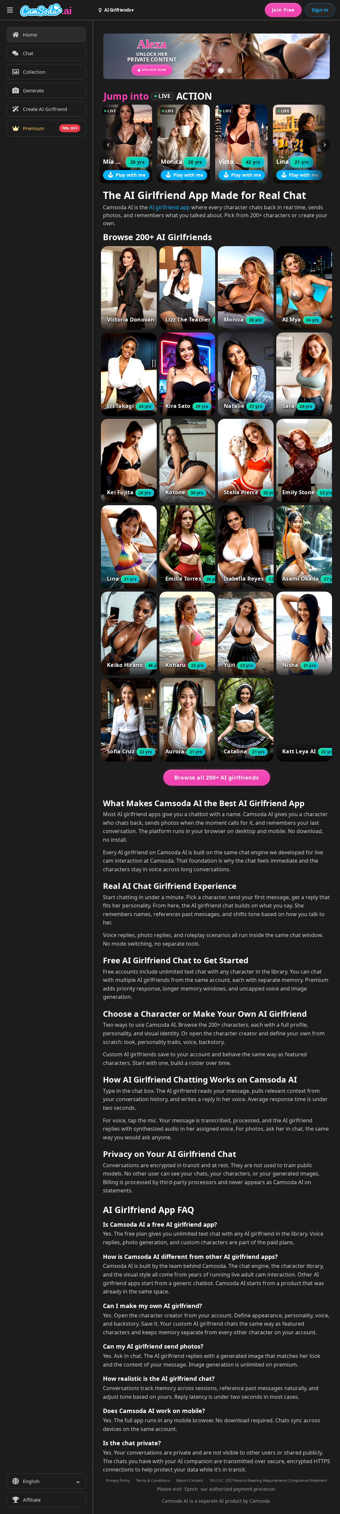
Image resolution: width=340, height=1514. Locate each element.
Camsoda (259, 1501)
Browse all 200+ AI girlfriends (216, 777)
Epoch (191, 1489)
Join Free (283, 10)
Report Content (189, 1480)
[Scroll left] (108, 145)
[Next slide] (315, 56)
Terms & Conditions (153, 1480)
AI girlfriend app (169, 207)
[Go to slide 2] (212, 70)
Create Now (279, 65)
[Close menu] (10, 10)
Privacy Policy (118, 1480)
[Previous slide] (118, 56)
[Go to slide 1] (204, 70)
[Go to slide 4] (229, 70)
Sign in (320, 10)
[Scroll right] (325, 145)
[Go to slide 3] (220, 70)
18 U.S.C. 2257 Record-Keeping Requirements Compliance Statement (268, 1480)
